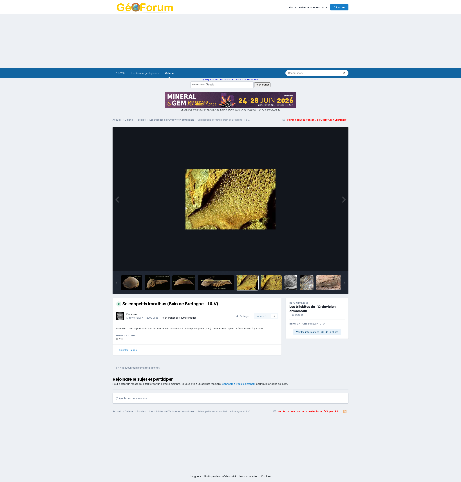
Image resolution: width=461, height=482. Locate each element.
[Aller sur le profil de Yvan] (120, 316)
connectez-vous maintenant (238, 383)
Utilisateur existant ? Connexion (306, 7)
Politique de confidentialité (220, 476)
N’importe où (329, 73)
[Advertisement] (230, 41)
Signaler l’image (128, 349)
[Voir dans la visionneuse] (230, 199)
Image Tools (333, 264)
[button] (116, 283)
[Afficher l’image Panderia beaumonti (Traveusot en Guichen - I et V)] (131, 282)
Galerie (169, 73)
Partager (243, 316)
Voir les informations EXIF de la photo (317, 331)
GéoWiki (120, 73)
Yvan (134, 314)
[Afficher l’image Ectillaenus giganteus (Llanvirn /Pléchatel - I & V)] (330, 282)
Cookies (266, 476)
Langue (195, 476)
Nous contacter (249, 476)
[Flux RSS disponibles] (344, 411)
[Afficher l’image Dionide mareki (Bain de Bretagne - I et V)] (290, 282)
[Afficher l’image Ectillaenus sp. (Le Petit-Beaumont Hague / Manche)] (307, 282)
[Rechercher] (344, 73)
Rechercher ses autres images (179, 317)
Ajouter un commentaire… (133, 398)
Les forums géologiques (145, 73)
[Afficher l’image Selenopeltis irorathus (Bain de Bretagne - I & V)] (247, 282)
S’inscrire (339, 7)
